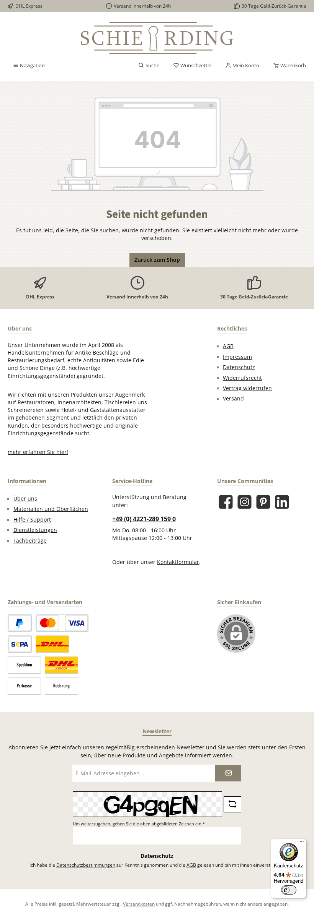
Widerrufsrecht (242, 377)
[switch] (288, 890)
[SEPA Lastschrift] (20, 644)
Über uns (25, 498)
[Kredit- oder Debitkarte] (62, 623)
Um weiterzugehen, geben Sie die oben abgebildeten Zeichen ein (139, 824)
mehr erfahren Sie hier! (38, 452)
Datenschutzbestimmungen (85, 865)
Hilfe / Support (32, 519)
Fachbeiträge (30, 540)
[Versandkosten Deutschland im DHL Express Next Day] (61, 665)
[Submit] (228, 773)
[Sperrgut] (24, 665)
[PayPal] (20, 623)
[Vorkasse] (24, 686)
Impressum (237, 356)
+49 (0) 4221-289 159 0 (144, 519)
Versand (233, 398)
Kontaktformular (178, 562)
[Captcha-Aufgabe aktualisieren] (232, 804)
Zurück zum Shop (157, 259)
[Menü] (301, 843)
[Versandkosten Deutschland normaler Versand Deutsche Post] (52, 644)
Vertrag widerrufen (247, 388)
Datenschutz (239, 367)
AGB (228, 346)
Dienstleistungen (35, 530)
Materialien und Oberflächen (50, 509)
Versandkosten (139, 904)
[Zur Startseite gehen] (157, 38)
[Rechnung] (61, 686)
